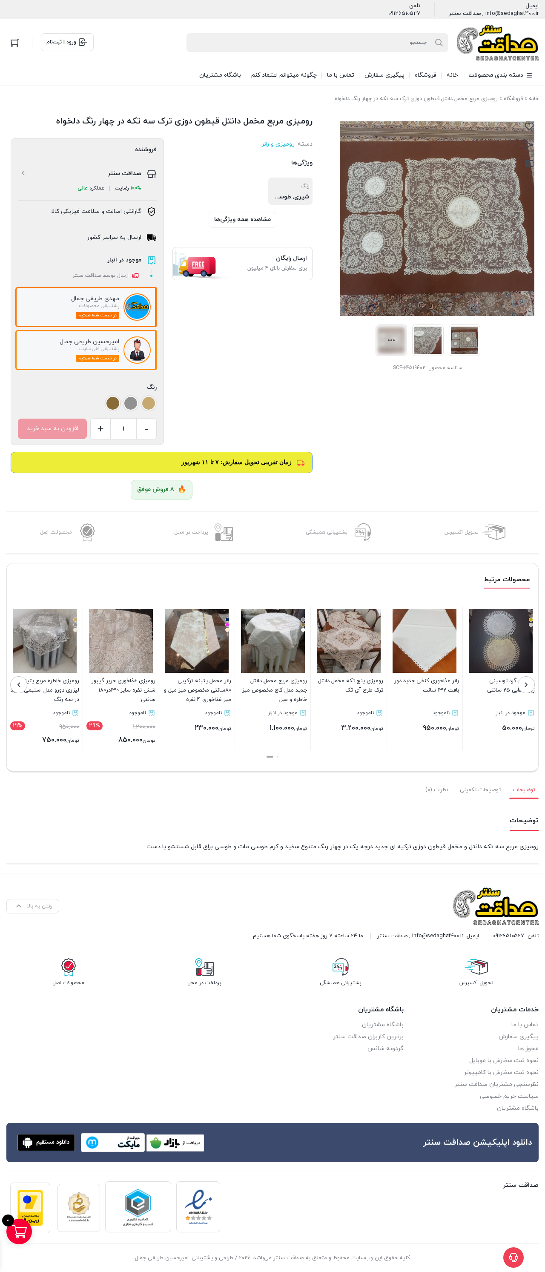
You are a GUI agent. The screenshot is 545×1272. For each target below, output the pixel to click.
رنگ (152, 387)
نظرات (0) (436, 790)
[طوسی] (131, 403)
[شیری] (149, 403)
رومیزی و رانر (278, 144)
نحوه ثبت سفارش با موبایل (504, 1061)
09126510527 (404, 13)
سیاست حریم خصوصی (509, 1096)
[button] (277, 757)
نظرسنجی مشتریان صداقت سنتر (496, 1084)
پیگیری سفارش (519, 1037)
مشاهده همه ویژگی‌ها (242, 219)
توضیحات (524, 790)
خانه (534, 99)
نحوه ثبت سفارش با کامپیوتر (501, 1072)
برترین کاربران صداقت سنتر (368, 1037)
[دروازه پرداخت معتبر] (30, 1208)
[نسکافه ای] (113, 403)
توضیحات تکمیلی (480, 790)
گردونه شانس (385, 1049)
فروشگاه (513, 99)
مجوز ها (528, 1049)
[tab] (524, 790)
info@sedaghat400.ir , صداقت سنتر (493, 13)
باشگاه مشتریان (518, 1108)
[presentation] (526, 684)
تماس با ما (525, 1025)
